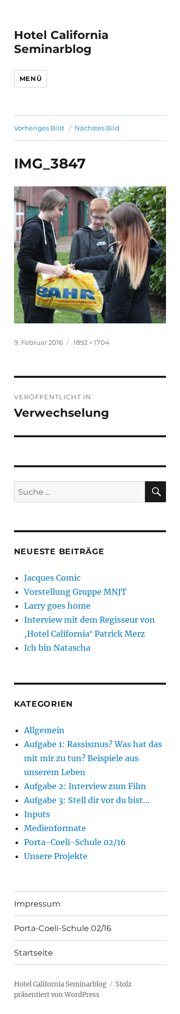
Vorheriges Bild (39, 128)
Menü (31, 78)
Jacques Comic (52, 578)
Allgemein (44, 730)
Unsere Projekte (56, 856)
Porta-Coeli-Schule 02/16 (75, 842)
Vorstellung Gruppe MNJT (75, 592)
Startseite (33, 953)
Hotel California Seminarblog (61, 42)
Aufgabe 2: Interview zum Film (85, 786)
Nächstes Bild (97, 128)
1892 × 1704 (92, 342)
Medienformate (55, 828)
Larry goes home (57, 606)
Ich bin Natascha (57, 648)
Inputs (37, 814)
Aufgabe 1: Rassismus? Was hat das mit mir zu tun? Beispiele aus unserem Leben (93, 758)
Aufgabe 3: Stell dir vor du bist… (87, 800)
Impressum (37, 904)
